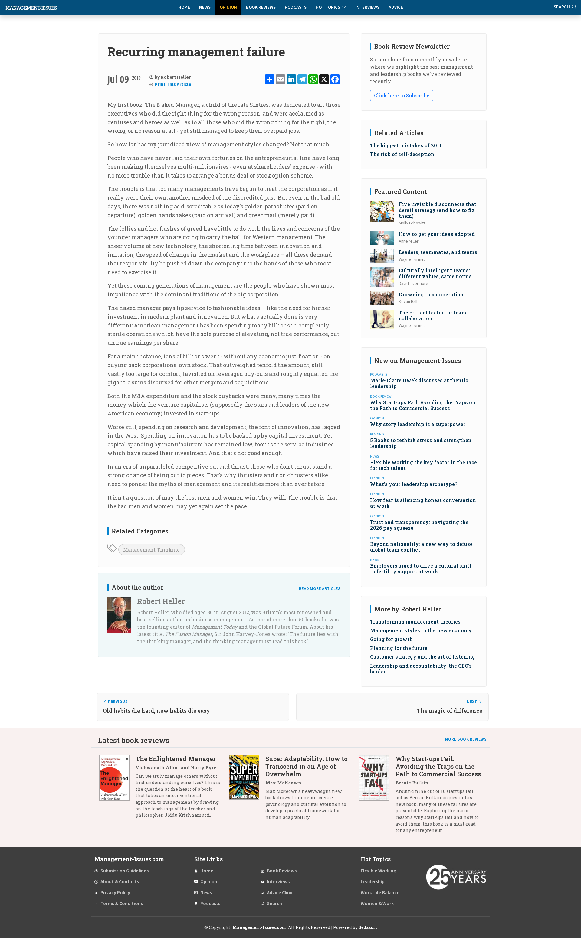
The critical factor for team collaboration (432, 315)
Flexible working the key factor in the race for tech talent (423, 465)
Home (184, 7)
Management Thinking (151, 549)
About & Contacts (119, 881)
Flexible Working (378, 870)
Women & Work (377, 903)
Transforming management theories (415, 621)
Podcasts (296, 7)
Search (274, 903)
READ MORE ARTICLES (319, 588)
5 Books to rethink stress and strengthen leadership (420, 443)
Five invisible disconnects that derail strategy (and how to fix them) (437, 210)
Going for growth (391, 639)
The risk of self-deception (402, 154)
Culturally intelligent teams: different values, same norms (435, 273)
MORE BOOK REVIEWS (466, 739)
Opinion (228, 7)
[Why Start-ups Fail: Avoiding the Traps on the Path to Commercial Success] (377, 797)
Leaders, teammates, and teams (438, 252)
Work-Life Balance (380, 892)
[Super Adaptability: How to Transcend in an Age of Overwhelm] (247, 790)
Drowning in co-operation (431, 294)
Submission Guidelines (124, 870)
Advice (396, 7)
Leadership (373, 881)
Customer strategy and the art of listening (422, 656)
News (205, 7)
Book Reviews (261, 7)
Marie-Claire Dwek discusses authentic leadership (419, 383)
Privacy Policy (115, 892)
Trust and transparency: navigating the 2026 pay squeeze (419, 525)
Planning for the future (398, 648)
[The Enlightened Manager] (117, 789)
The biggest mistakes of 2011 (406, 145)
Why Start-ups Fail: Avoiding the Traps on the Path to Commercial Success (422, 405)
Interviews (367, 7)
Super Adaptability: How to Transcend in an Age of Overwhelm (306, 766)
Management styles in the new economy (421, 630)
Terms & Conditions (121, 903)
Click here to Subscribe (401, 95)
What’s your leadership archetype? (413, 484)
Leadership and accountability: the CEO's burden (421, 669)
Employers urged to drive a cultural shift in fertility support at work (420, 568)
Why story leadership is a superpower (417, 424)
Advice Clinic (280, 892)
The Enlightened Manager (176, 759)
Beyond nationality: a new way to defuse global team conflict (421, 547)
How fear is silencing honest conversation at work (423, 503)
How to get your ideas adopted (437, 234)
